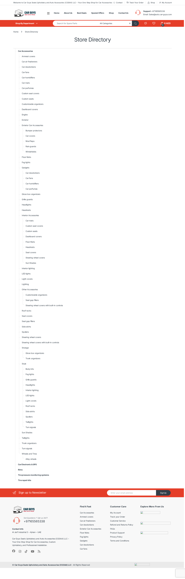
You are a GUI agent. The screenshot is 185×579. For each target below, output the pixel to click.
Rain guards (31, 146)
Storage (25, 348)
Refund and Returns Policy (121, 525)
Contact (119, 2)
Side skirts (26, 326)
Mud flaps (30, 141)
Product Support (117, 533)
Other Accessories (30, 289)
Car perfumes (28, 88)
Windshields (31, 151)
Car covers (30, 136)
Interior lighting (28, 268)
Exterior (25, 120)
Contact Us (123, 13)
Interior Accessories (30, 215)
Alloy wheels (31, 459)
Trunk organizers (33, 358)
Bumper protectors (34, 130)
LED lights (26, 273)
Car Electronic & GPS (27, 464)
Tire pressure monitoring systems (33, 475)
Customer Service (118, 521)
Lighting (25, 284)
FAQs (112, 529)
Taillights (29, 422)
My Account (167, 2)
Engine (25, 114)
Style (24, 364)
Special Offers (97, 13)
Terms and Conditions (119, 541)
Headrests (26, 210)
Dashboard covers (30, 109)
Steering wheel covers (35, 258)
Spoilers (25, 332)
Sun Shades (31, 263)
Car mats (26, 83)
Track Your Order (136, 2)
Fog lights (26, 162)
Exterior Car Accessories (32, 125)
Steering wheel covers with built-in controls (44, 305)
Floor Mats (26, 157)
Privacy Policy (116, 537)
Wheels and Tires (29, 454)
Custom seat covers (30, 93)
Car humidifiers (28, 77)
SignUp (163, 493)
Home (56, 13)
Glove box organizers (31, 194)
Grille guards (27, 199)
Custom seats (28, 99)
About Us (68, 13)
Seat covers (31, 252)
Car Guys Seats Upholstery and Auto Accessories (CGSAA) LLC (43, 565)
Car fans (25, 72)
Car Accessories (25, 51)
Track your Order (117, 517)
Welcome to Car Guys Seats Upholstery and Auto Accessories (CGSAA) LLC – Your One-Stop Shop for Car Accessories (62, 2)
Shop (153, 2)
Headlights (26, 205)
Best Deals (82, 13)
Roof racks (26, 311)
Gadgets (25, 167)
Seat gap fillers (32, 300)
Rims (20, 470)
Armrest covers (28, 56)
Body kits (30, 369)
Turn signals (31, 427)
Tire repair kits (24, 480)
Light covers (27, 279)
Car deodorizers (29, 67)
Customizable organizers (32, 104)
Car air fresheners (29, 61)
